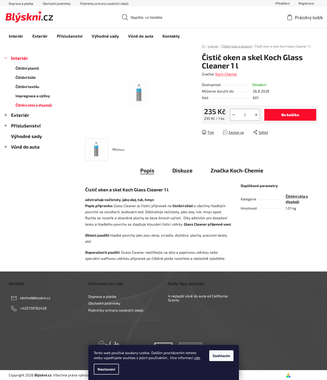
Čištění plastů (27, 68)
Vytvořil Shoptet (305, 375)
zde (197, 357)
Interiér (19, 58)
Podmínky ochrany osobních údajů (104, 3)
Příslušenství (26, 125)
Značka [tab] (237, 170)
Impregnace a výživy (33, 96)
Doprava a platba (21, 3)
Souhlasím (221, 355)
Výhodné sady (26, 136)
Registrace (306, 3)
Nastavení (106, 369)
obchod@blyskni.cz (35, 298)
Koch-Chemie (226, 74)
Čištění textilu (27, 86)
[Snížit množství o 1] (233, 114)
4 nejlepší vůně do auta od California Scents (198, 298)
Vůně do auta (25, 146)
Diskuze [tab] (182, 170)
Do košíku (290, 115)
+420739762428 (33, 308)
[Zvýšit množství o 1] (256, 114)
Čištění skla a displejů (34, 105)
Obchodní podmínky (57, 3)
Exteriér (20, 115)
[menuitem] (16, 36)
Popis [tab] (147, 170)
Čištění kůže (26, 77)
